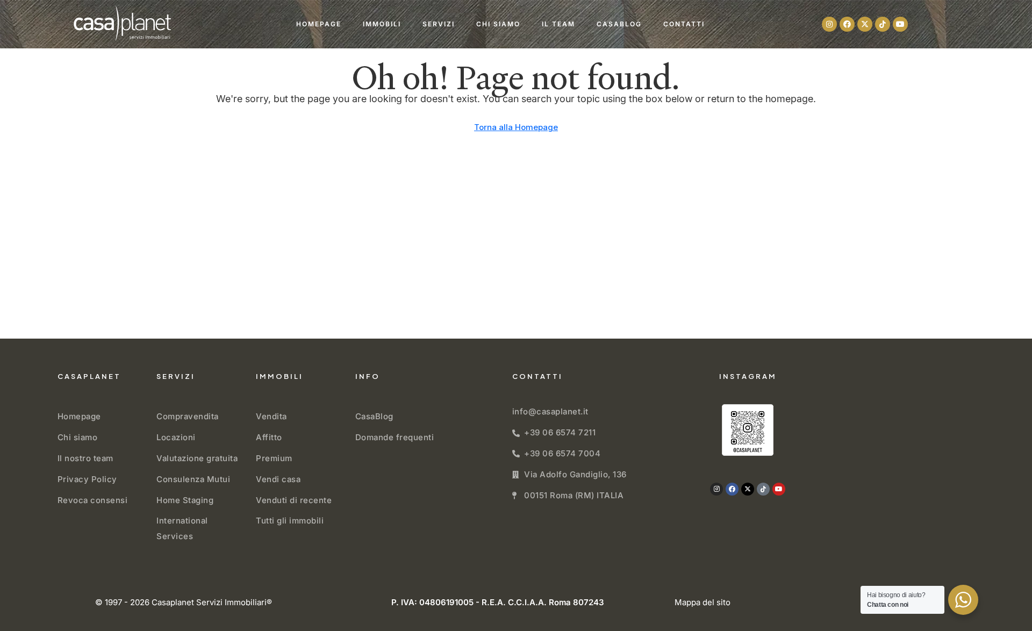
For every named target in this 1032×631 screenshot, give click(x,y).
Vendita (271, 416)
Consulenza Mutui (193, 479)
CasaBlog (619, 24)
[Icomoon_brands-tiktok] (882, 24)
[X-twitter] (864, 24)
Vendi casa (278, 479)
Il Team (558, 24)
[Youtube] (900, 24)
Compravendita (187, 416)
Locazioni (176, 437)
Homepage (318, 24)
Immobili (382, 24)
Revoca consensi (93, 500)
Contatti (684, 24)
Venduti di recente (294, 500)
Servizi (438, 24)
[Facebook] (847, 24)
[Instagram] (829, 24)
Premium (274, 458)
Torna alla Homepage (516, 127)
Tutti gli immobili (290, 520)
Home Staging (184, 500)
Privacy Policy (87, 479)
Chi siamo (498, 24)
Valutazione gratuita (197, 458)
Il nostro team (85, 458)
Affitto (269, 437)
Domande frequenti (394, 437)
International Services (182, 528)
